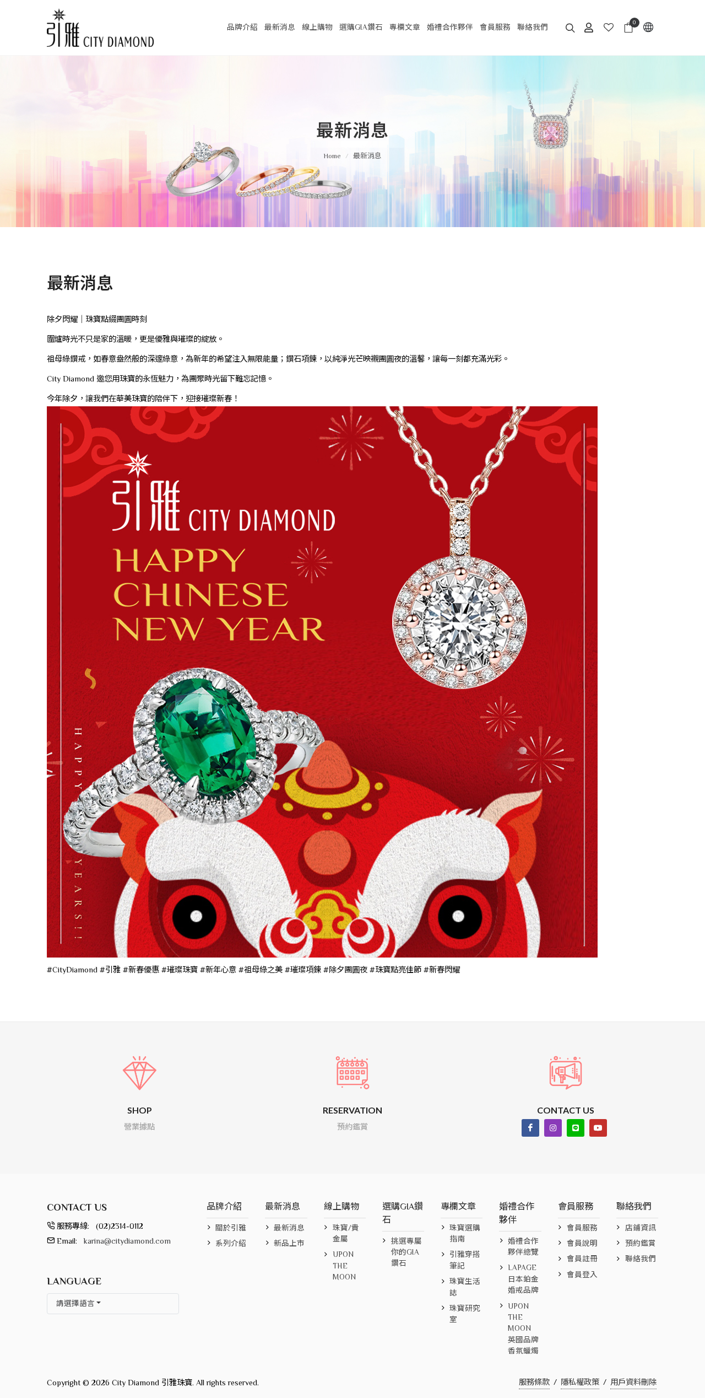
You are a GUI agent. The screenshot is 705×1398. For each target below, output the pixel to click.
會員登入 (582, 1275)
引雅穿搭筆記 (464, 1260)
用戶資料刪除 (633, 1382)
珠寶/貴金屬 (346, 1233)
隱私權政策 (580, 1382)
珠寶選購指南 (464, 1233)
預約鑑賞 (640, 1243)
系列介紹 (230, 1243)
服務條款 (534, 1382)
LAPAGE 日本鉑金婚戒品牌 (523, 1278)
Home (332, 156)
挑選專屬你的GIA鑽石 (406, 1252)
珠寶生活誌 (464, 1287)
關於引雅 (230, 1228)
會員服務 (582, 1228)
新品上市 (289, 1243)
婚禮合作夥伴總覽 (523, 1246)
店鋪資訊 (640, 1228)
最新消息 (367, 156)
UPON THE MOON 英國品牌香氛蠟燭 (523, 1329)
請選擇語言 (75, 1303)
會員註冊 (582, 1259)
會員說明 (582, 1243)
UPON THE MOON (344, 1265)
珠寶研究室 (464, 1314)
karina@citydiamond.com (127, 1240)
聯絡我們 (640, 1259)
